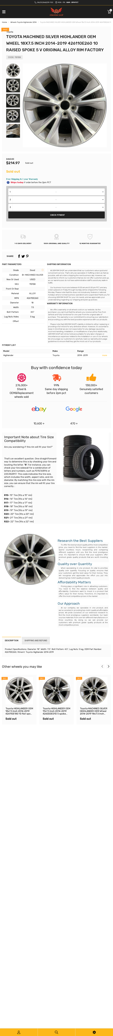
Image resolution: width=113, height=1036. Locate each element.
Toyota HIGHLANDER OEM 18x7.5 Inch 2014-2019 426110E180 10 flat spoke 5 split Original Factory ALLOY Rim (19, 713)
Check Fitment (57, 215)
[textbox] (56, 191)
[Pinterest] (27, 256)
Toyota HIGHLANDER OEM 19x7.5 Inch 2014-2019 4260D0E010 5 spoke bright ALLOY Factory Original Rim (56, 713)
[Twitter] (23, 256)
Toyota (9, 32)
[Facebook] (19, 256)
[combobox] (56, 191)
